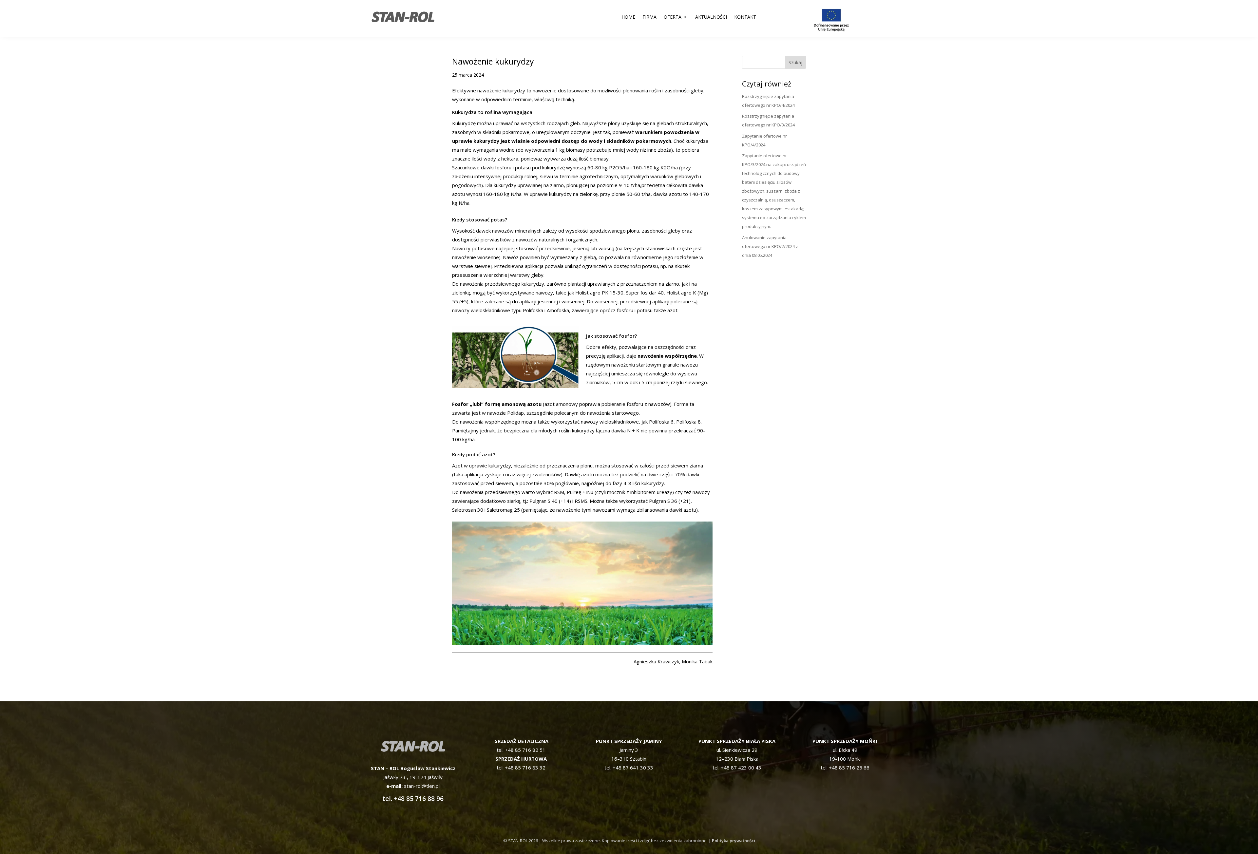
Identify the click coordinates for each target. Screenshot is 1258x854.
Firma (649, 17)
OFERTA (672, 17)
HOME (628, 17)
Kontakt (745, 17)
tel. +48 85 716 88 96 (413, 798)
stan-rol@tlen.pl (421, 786)
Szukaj (795, 62)
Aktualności (711, 17)
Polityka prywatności (733, 841)
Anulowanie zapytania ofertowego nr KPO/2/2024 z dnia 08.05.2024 (770, 246)
